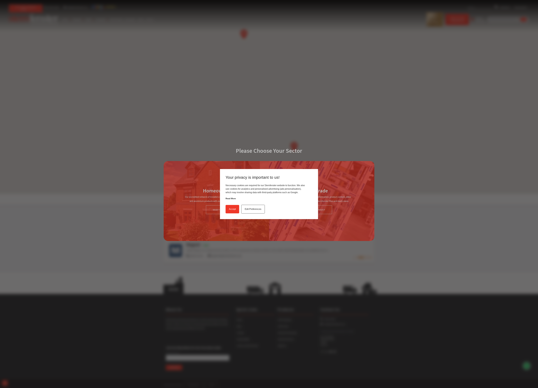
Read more (231, 198)
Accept (232, 209)
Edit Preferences (253, 209)
